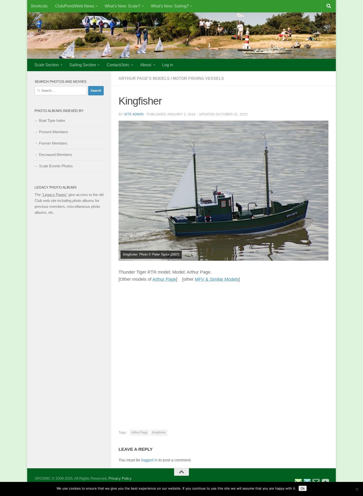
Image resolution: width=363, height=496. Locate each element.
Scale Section (46, 65)
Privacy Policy (120, 478)
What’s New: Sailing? (170, 6)
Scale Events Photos (56, 166)
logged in (149, 460)
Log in (167, 65)
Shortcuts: (39, 6)
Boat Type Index (52, 120)
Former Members (53, 143)
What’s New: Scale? (122, 6)
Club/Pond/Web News (74, 6)
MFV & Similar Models (217, 279)
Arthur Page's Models (144, 78)
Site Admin (133, 114)
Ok (303, 488)
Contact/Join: (118, 65)
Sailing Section (82, 65)
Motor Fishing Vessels (198, 78)
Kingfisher (159, 432)
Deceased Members (55, 154)
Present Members (53, 132)
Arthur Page (164, 279)
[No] (356, 489)
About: (146, 65)
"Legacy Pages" (54, 195)
